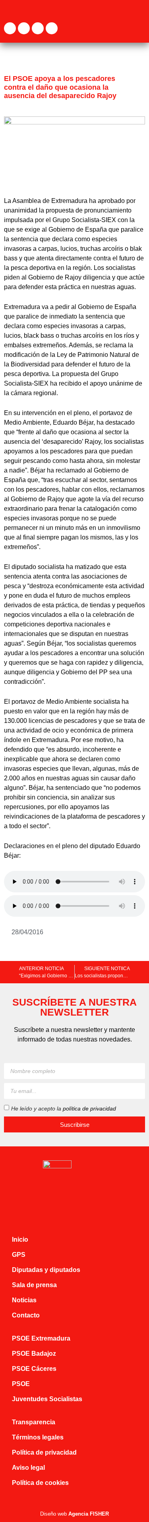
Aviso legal (28, 1467)
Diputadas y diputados (46, 1269)
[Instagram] (38, 28)
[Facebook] (10, 28)
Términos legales (38, 1437)
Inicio (20, 1239)
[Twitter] (24, 28)
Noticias (24, 1300)
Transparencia (33, 1422)
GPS (18, 1254)
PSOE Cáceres (34, 1368)
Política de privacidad (44, 1452)
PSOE (21, 1383)
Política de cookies (40, 1482)
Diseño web (74, 1514)
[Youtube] (52, 28)
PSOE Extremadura (41, 1338)
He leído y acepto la (63, 1108)
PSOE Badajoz (34, 1353)
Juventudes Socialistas (47, 1399)
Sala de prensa (34, 1285)
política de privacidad (89, 1108)
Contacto (26, 1315)
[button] (139, 28)
